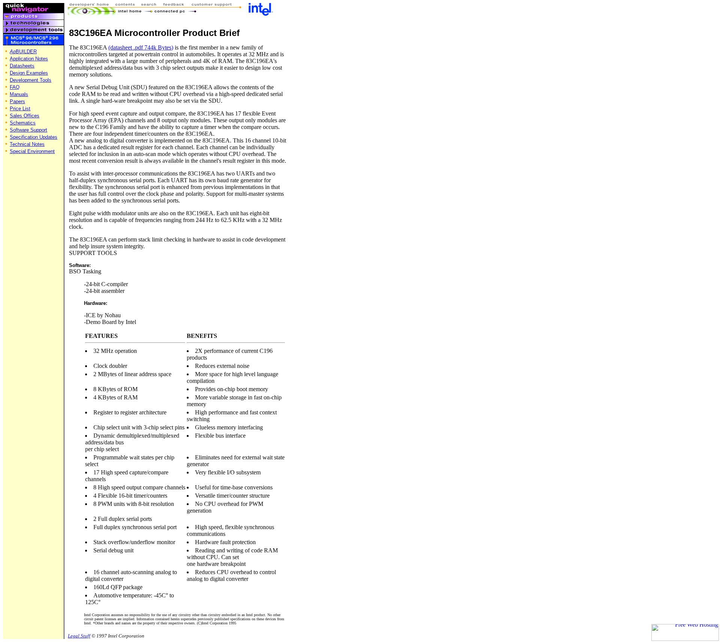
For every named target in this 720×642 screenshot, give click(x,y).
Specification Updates (33, 137)
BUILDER (23, 51)
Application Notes (29, 59)
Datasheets (22, 66)
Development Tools (30, 80)
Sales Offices (24, 115)
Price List (20, 108)
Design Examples (29, 73)
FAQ (15, 87)
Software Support (28, 130)
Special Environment (32, 151)
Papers (17, 101)
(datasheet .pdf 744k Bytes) (140, 47)
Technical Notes (27, 144)
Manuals (19, 94)
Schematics (23, 123)
